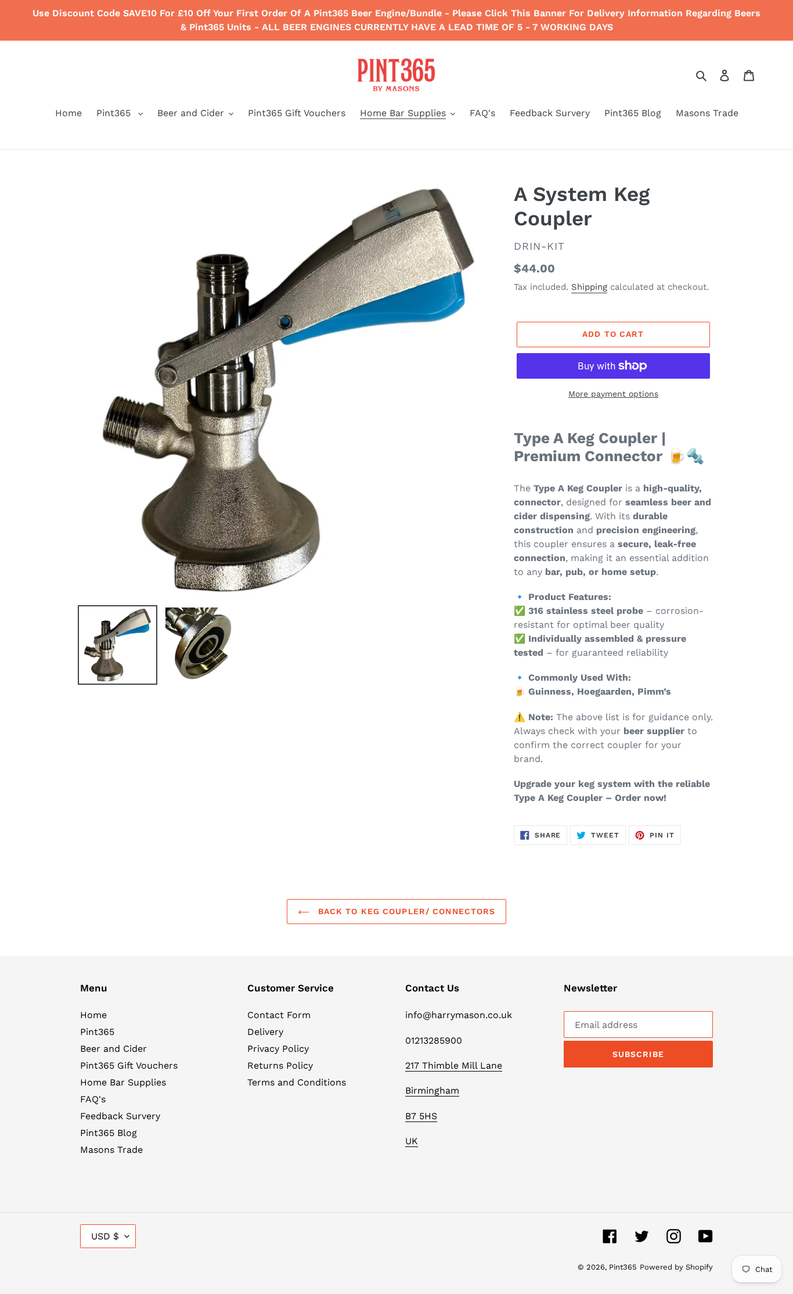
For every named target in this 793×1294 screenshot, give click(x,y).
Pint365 (97, 1031)
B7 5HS (421, 1116)
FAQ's (93, 1099)
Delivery (265, 1031)
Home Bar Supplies (123, 1082)
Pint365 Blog (108, 1132)
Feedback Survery (120, 1116)
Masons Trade (111, 1149)
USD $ (105, 1236)
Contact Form (279, 1014)
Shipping (589, 287)
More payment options (613, 393)
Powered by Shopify (676, 1267)
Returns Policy (280, 1065)
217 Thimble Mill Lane (453, 1065)
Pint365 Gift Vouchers (129, 1065)
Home (93, 1014)
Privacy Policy (278, 1048)
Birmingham (432, 1090)
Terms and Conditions (296, 1082)
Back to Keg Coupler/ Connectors (405, 911)
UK (411, 1140)
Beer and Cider (113, 1048)
